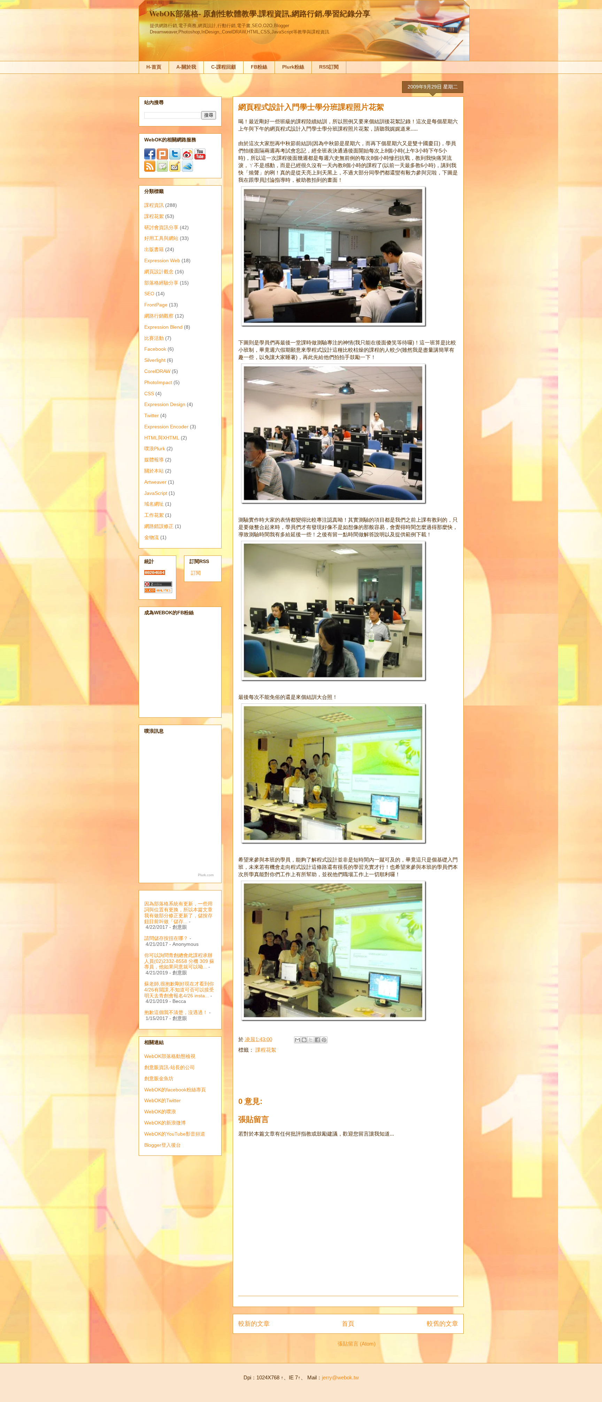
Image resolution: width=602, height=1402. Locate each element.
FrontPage (156, 304)
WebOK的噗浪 (160, 1111)
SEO (149, 293)
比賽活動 (154, 338)
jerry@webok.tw (340, 1377)
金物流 (151, 537)
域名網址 (154, 504)
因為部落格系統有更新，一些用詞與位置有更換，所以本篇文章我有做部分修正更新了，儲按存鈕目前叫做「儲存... (178, 912)
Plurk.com (206, 875)
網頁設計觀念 (158, 271)
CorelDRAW (157, 371)
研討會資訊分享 (161, 227)
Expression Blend (163, 327)
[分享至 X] (310, 1039)
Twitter (151, 415)
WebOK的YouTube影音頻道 (174, 1134)
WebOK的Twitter (162, 1100)
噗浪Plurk (154, 448)
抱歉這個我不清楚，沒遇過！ (176, 1012)
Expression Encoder (166, 426)
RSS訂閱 (329, 67)
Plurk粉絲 (293, 67)
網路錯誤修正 (158, 526)
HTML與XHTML (161, 438)
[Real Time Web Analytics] (158, 591)
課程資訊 (154, 205)
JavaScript (155, 493)
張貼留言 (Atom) (357, 1344)
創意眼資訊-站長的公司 (169, 1067)
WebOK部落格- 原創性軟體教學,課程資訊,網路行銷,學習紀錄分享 (259, 13)
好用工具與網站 (161, 238)
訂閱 (196, 573)
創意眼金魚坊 (158, 1078)
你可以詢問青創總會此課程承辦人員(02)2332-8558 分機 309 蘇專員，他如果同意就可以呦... (179, 961)
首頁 (348, 1323)
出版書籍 (154, 249)
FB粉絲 (259, 67)
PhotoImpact (158, 382)
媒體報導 (154, 459)
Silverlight (154, 360)
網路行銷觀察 (158, 316)
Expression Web (162, 260)
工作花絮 (154, 515)
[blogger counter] (154, 573)
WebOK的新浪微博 (165, 1123)
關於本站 (154, 471)
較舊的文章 (442, 1323)
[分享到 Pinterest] (324, 1039)
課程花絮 (265, 1050)
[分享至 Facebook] (317, 1039)
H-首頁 (153, 67)
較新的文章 (254, 1323)
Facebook (155, 349)
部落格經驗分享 (161, 283)
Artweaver (155, 482)
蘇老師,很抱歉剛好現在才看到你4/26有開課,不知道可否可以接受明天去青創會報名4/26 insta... (179, 989)
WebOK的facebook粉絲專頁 (175, 1089)
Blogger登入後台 (162, 1145)
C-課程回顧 (223, 67)
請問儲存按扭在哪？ (166, 938)
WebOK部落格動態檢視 (169, 1056)
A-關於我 (186, 67)
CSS (149, 393)
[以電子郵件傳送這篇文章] (297, 1039)
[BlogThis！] (304, 1039)
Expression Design (164, 404)
